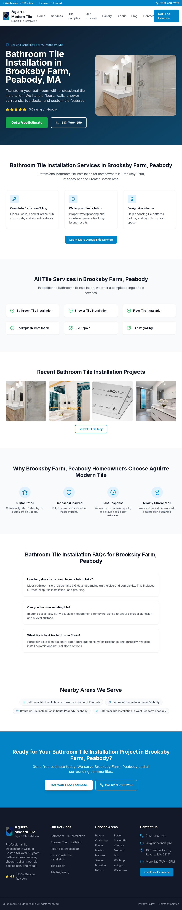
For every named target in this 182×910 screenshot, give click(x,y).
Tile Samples (74, 16)
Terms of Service (169, 903)
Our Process (91, 16)
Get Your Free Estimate (69, 785)
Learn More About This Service (91, 239)
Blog (134, 16)
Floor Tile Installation (64, 848)
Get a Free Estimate (26, 122)
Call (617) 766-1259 (119, 785)
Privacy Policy (146, 903)
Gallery (107, 16)
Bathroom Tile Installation (67, 836)
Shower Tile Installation (66, 842)
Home (41, 16)
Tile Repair (57, 866)
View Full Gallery (91, 429)
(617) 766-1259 (169, 3)
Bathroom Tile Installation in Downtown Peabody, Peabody (63, 702)
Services (57, 16)
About (121, 16)
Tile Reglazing (59, 872)
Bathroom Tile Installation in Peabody (136, 702)
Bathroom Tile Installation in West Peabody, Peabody (133, 710)
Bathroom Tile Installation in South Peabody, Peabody (53, 710)
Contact (148, 16)
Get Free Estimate (164, 16)
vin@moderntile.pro (159, 843)
